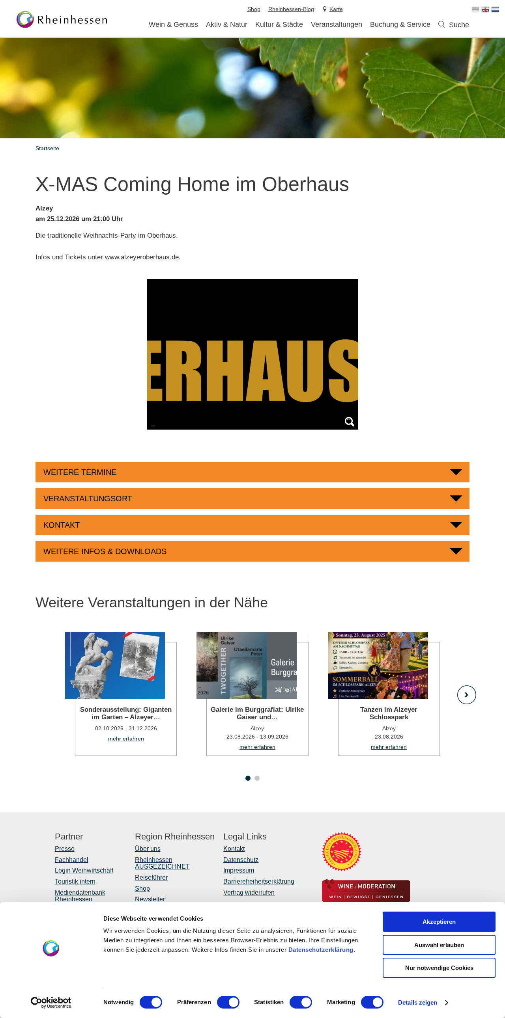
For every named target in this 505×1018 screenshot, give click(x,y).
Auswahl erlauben (439, 945)
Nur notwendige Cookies (439, 967)
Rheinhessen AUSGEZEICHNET (162, 863)
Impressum (238, 870)
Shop (142, 888)
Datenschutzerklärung (321, 949)
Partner (69, 836)
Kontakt (234, 848)
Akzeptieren (439, 921)
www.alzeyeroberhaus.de (142, 257)
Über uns (148, 848)
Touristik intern (75, 881)
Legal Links (245, 836)
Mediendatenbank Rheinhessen (80, 896)
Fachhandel (71, 859)
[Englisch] (485, 9)
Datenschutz (240, 859)
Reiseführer (151, 877)
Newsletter (150, 899)
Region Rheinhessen (175, 836)
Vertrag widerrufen (249, 892)
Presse (65, 848)
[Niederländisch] (495, 9)
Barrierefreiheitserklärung (258, 881)
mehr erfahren (121, 694)
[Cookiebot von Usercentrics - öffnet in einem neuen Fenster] (51, 1003)
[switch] (228, 1002)
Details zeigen (417, 1002)
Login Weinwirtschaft (84, 870)
